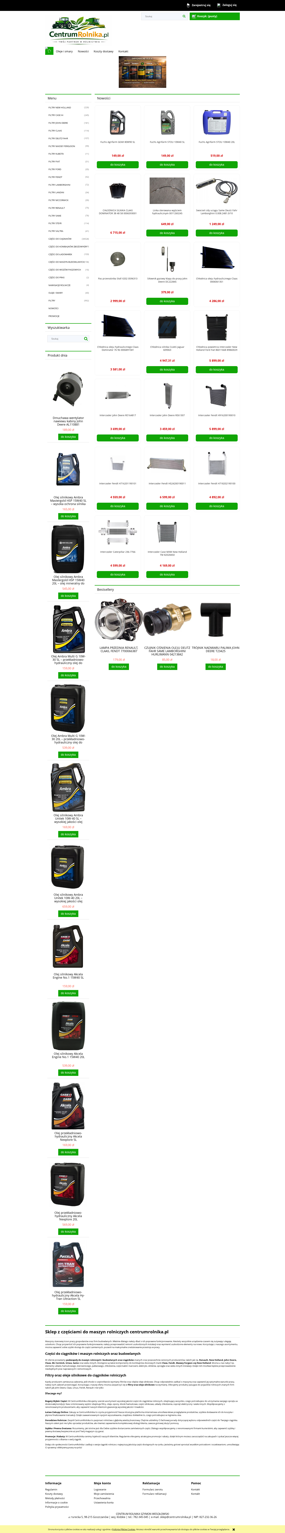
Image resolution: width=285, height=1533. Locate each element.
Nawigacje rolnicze (59, 285)
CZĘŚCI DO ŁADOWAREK (60, 254)
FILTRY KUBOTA (56, 153)
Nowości (53, 308)
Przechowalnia (102, 1498)
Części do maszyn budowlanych (66, 261)
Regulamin (51, 1489)
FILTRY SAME (54, 215)
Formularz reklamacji (154, 1493)
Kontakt (195, 1489)
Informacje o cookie (56, 1502)
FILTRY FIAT (54, 161)
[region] (142, 72)
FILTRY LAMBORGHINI (59, 184)
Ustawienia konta (103, 1502)
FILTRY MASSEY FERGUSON (61, 146)
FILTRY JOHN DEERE (58, 122)
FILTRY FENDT (55, 177)
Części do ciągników (59, 238)
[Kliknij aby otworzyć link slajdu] (142, 72)
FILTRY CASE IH (55, 115)
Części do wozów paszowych (64, 269)
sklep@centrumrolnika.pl (175, 1517)
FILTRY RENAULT (56, 207)
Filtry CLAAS (55, 130)
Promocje (53, 316)
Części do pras (56, 277)
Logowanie (100, 1489)
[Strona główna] (78, 29)
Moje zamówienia (104, 1493)
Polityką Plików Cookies (123, 1529)
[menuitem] (64, 51)
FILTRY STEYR (55, 223)
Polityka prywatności (57, 1506)
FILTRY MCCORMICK (58, 200)
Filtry (51, 300)
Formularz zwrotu (152, 1489)
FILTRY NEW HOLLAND (59, 107)
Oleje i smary (55, 292)
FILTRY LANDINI (56, 192)
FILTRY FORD (54, 169)
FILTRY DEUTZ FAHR (58, 138)
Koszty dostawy (54, 1493)
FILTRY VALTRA (55, 231)
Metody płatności (55, 1498)
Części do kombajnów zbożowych (67, 246)
